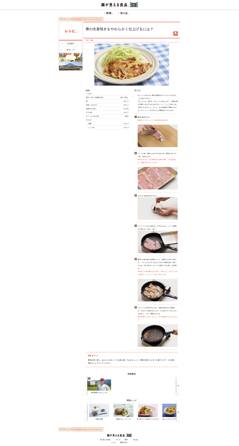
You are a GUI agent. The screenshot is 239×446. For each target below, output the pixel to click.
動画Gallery (123, 442)
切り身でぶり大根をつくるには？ (148, 419)
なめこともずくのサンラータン (172, 419)
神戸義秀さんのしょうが (99, 392)
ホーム (118, 440)
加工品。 (136, 440)
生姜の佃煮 (99, 419)
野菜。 (127, 440)
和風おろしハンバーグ (123, 419)
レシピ (68, 19)
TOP (61, 19)
